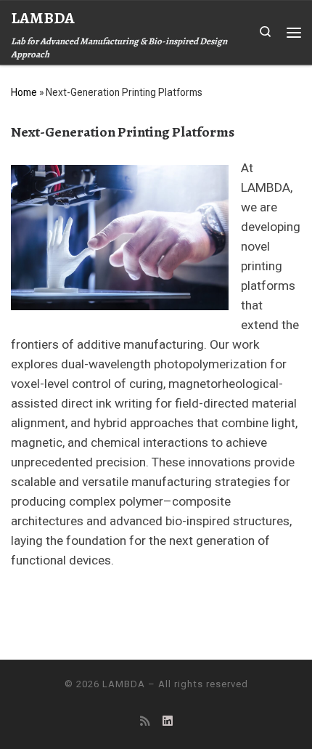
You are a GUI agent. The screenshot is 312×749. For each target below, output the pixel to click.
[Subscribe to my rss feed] (145, 721)
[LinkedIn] (168, 721)
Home (24, 92)
